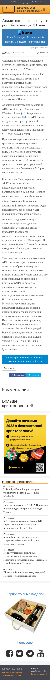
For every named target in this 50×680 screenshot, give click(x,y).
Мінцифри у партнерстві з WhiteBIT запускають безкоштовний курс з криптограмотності (23, 540)
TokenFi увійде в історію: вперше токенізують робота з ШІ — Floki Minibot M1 (21, 493)
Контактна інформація (12, 672)
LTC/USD (25, 3)
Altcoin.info (12, 669)
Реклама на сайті (39, 674)
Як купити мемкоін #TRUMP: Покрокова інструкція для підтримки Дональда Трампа (25, 508)
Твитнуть (35, 375)
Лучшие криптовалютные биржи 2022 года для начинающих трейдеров (25, 359)
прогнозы (10, 368)
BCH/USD (35, 1)
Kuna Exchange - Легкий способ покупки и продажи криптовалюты (25, 39)
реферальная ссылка (39, 47)
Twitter (26, 117)
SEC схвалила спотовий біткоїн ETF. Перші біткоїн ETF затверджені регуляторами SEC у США (23, 524)
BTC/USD (13, 1)
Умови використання (11, 675)
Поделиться (19, 375)
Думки (7, 53)
